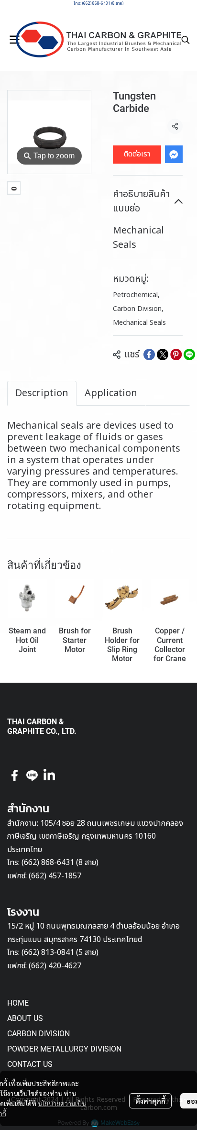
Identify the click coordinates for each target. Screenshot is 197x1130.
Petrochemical (136, 295)
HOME (18, 1003)
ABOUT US (25, 1018)
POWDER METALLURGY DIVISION (64, 1048)
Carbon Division (138, 309)
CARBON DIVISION (38, 1033)
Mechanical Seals (139, 323)
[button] (185, 39)
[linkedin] (49, 775)
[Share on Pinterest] (176, 354)
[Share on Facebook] (149, 354)
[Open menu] (14, 39)
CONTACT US (30, 1064)
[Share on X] (162, 354)
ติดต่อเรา (137, 154)
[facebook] (14, 775)
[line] (32, 775)
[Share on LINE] (189, 354)
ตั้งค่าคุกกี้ (150, 1101)
